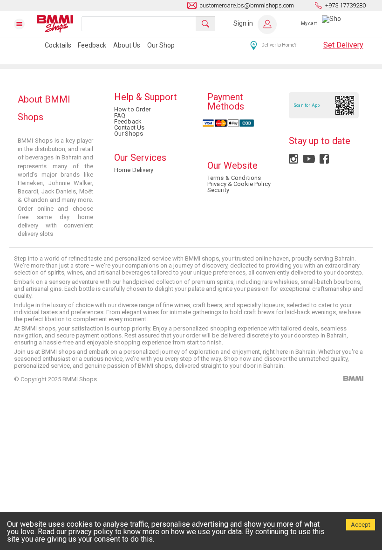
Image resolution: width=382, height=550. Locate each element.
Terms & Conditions (234, 177)
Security (218, 189)
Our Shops (128, 133)
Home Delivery (134, 169)
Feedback (92, 45)
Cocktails (58, 45)
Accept (360, 524)
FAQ (119, 115)
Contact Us (129, 127)
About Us (126, 45)
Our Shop (161, 45)
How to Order (132, 109)
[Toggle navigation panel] (25, 24)
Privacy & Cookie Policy (239, 183)
